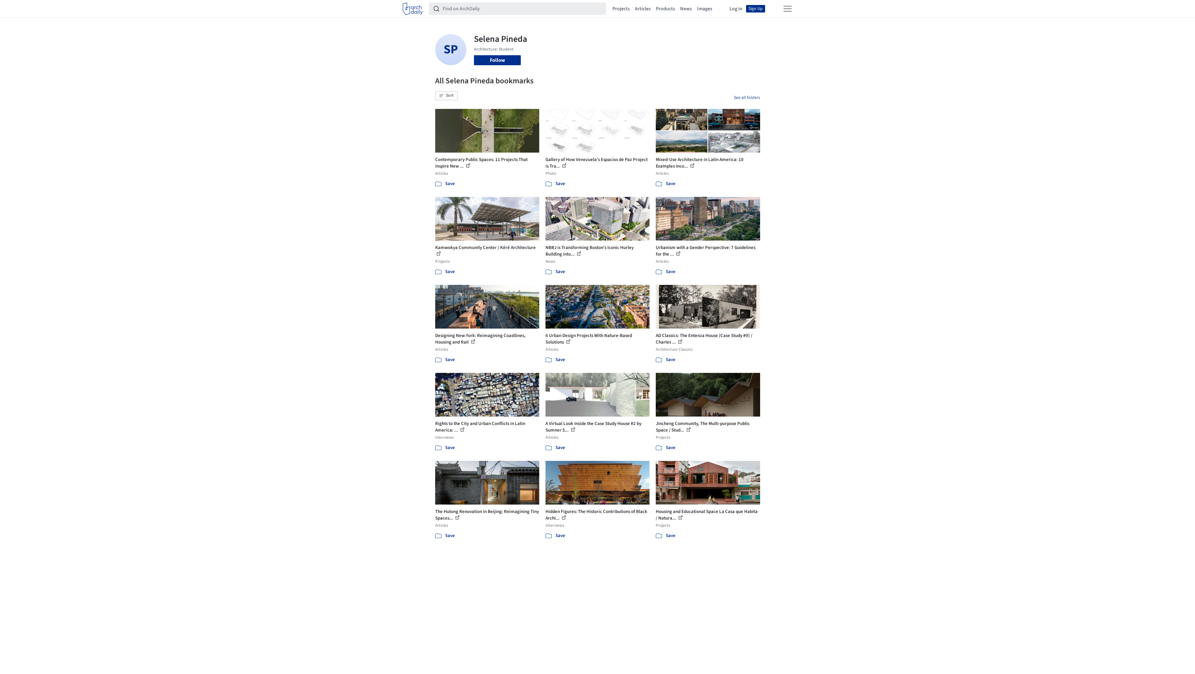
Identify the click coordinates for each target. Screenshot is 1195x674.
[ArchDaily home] (413, 8)
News (686, 8)
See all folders (747, 97)
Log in (735, 8)
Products (665, 8)
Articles (643, 8)
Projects (621, 8)
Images (704, 8)
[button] (446, 95)
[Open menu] (788, 9)
